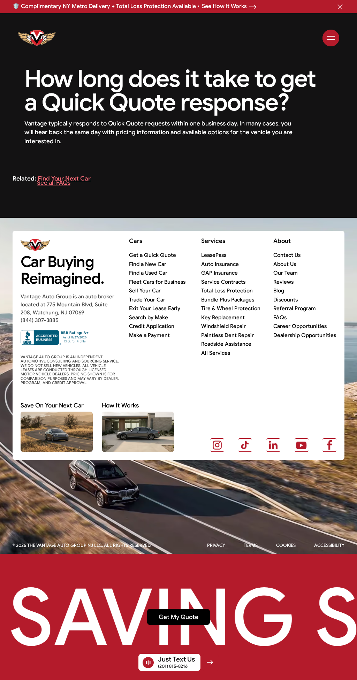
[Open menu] (330, 38)
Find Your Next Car (64, 178)
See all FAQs (53, 182)
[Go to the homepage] (65, 245)
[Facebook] (329, 445)
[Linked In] (273, 445)
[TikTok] (245, 445)
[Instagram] (217, 445)
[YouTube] (301, 445)
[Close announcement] (340, 6)
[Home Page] (75, 38)
